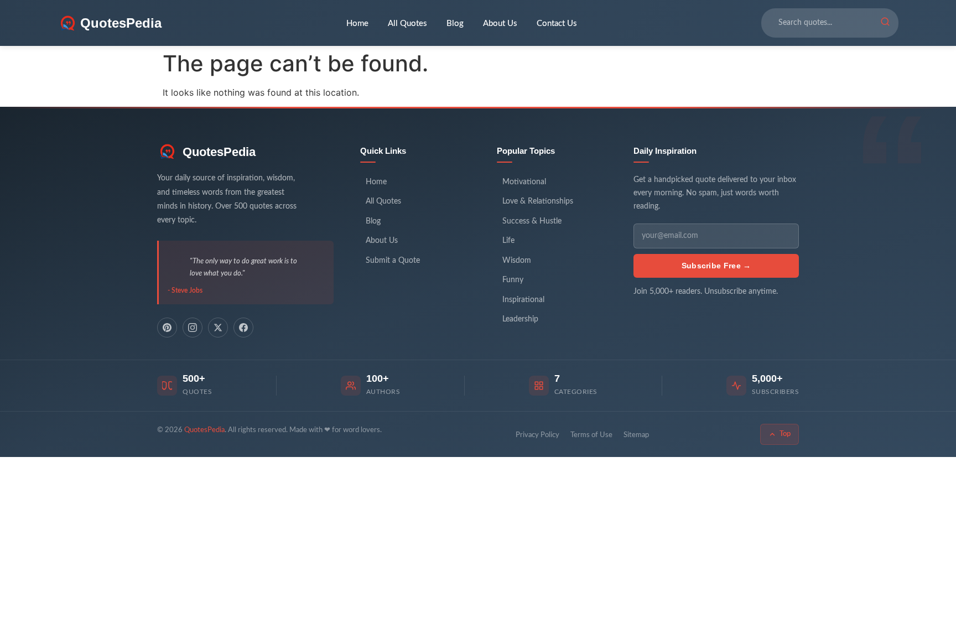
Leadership (520, 319)
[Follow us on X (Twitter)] (218, 327)
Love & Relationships (537, 201)
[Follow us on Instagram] (192, 327)
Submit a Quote (393, 260)
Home (357, 23)
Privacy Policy (537, 435)
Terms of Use (591, 435)
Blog (455, 23)
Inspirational (523, 300)
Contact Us (557, 23)
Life (508, 241)
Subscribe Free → (716, 265)
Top (785, 434)
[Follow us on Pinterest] (167, 327)
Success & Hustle (532, 221)
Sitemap (636, 435)
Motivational (524, 182)
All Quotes (407, 23)
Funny (512, 280)
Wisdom (516, 260)
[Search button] (885, 23)
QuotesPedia (219, 152)
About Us (500, 23)
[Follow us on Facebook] (243, 327)
